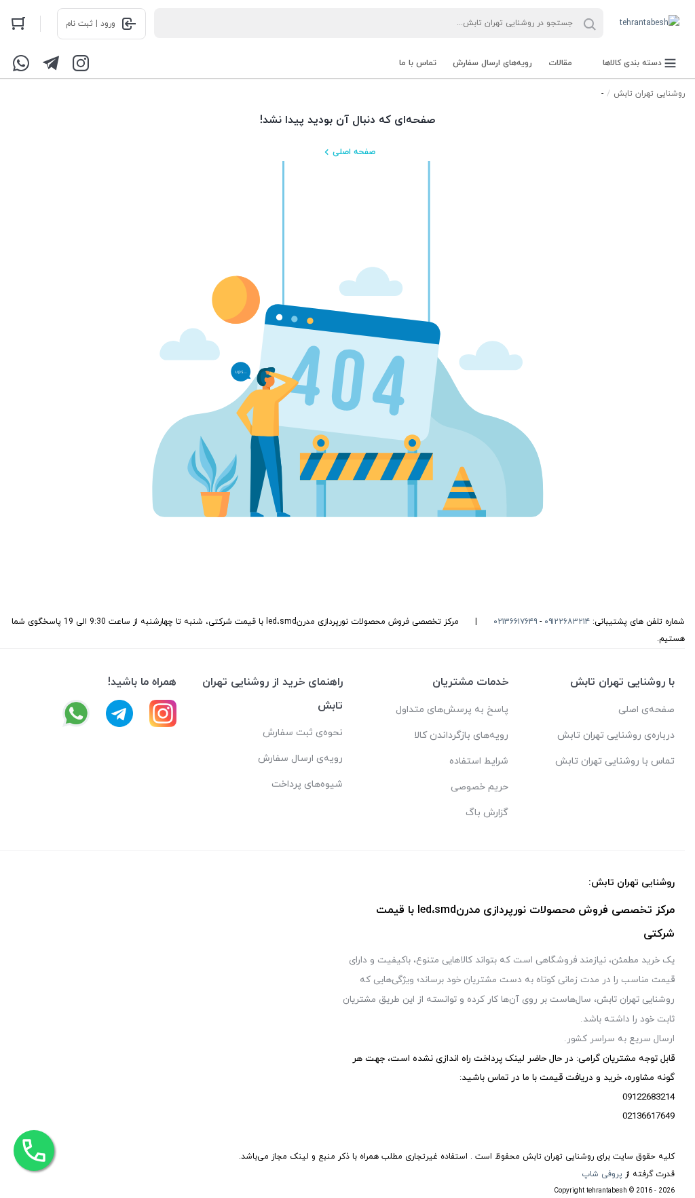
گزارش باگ (487, 812)
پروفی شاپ (602, 1174)
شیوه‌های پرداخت (307, 784)
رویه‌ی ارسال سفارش (300, 758)
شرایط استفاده (478, 761)
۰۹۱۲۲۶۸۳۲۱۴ (567, 621)
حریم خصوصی (479, 787)
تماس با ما (417, 63)
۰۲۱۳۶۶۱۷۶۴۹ (515, 621)
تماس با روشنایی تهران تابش (615, 761)
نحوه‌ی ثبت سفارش (303, 732)
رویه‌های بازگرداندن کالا (461, 735)
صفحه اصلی (354, 152)
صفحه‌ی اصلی (646, 709)
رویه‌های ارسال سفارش (492, 63)
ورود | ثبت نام (90, 23)
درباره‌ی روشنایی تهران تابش (616, 735)
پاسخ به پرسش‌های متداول (452, 709)
